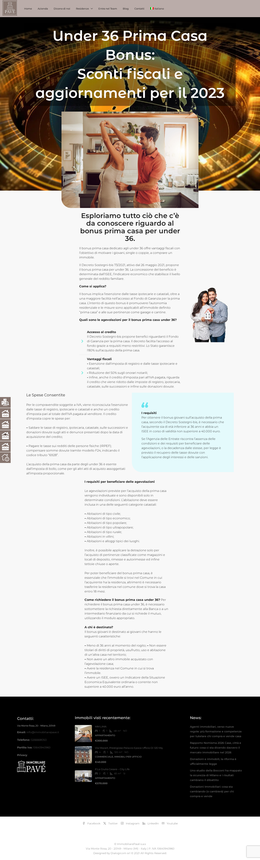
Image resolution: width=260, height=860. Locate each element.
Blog (126, 8)
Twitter (113, 823)
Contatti (139, 8)
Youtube (172, 823)
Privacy (22, 755)
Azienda (43, 8)
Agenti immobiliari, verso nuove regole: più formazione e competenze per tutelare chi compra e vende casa (216, 731)
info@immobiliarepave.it (42, 732)
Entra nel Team (107, 8)
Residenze (82, 8)
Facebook (93, 823)
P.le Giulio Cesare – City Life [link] (112, 769)
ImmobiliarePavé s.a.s (131, 844)
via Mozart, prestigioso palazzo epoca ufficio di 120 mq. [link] (129, 747)
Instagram (132, 823)
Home (28, 8)
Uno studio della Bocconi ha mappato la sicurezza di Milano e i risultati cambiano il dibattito (216, 775)
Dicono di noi (62, 8)
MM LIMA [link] (100, 726)
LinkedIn (153, 823)
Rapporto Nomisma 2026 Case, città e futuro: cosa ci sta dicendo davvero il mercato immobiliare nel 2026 (215, 747)
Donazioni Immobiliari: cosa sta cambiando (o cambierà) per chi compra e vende (212, 791)
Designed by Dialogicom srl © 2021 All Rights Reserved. (130, 853)
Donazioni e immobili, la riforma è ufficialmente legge (213, 761)
